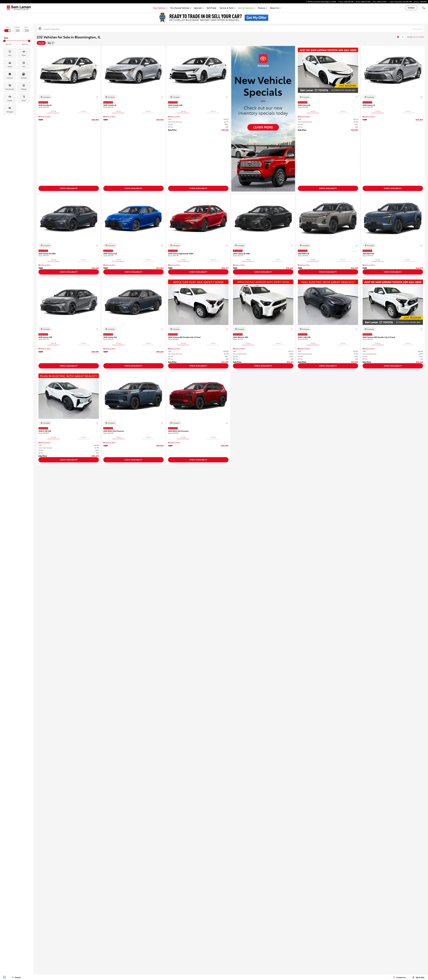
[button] (246, 7)
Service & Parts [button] (227, 8)
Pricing (53, 111)
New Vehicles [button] (159, 8)
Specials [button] (198, 8)
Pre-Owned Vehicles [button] (179, 8)
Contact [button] (411, 7)
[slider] (4, 41)
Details (83, 111)
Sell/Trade (211, 7)
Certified (17, 27)
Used (26, 27)
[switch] (7, 29)
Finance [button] (261, 8)
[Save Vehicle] (97, 97)
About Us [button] (274, 8)
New (7, 27)
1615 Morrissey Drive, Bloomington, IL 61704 (322, 2)
